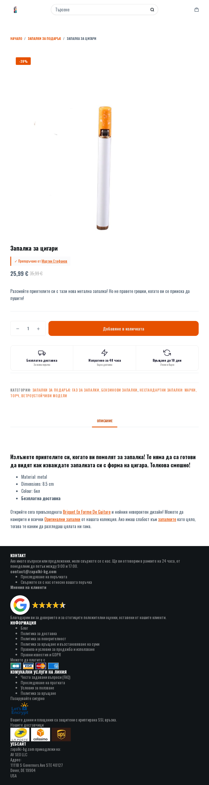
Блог (24, 628)
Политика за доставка (39, 633)
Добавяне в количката (123, 329)
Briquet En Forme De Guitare (86, 512)
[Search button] (152, 9)
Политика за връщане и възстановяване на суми (60, 644)
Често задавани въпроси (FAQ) (45, 677)
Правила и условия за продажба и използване (58, 649)
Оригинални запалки (62, 519)
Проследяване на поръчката (44, 576)
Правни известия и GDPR (41, 654)
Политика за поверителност (43, 638)
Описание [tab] (104, 420)
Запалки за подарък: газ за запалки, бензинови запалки (84, 390)
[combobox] (101, 9)
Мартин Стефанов (54, 261)
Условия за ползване (37, 688)
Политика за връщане (38, 693)
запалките (167, 519)
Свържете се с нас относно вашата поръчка (56, 582)
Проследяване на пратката (43, 682)
